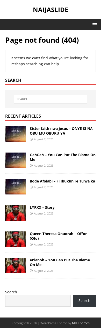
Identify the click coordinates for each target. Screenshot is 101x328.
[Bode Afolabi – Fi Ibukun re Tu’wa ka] (15, 191)
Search (11, 291)
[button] (94, 24)
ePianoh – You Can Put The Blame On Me (60, 262)
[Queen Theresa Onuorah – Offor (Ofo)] (15, 243)
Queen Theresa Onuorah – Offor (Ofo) (58, 236)
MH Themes (81, 323)
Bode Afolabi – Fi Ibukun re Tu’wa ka (62, 181)
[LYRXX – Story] (15, 217)
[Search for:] (50, 99)
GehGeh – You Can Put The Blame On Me (63, 157)
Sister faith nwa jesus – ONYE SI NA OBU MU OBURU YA (61, 131)
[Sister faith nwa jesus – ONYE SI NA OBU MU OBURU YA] (15, 138)
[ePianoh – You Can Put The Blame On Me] (15, 270)
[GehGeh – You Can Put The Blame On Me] (15, 164)
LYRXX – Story (42, 207)
